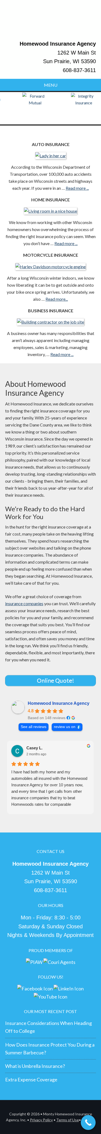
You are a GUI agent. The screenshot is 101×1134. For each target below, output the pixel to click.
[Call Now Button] (88, 1122)
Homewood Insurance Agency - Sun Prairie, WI (50, 22)
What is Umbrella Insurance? (35, 1066)
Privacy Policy (41, 1120)
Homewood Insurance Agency (58, 703)
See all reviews (33, 727)
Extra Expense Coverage (31, 1079)
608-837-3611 (79, 70)
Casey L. (34, 748)
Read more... (57, 299)
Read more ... (77, 188)
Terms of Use (67, 1120)
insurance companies (24, 603)
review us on (64, 727)
